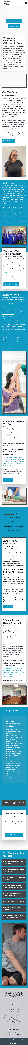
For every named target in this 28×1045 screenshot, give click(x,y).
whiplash (22, 299)
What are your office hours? (15, 901)
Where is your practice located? (13, 908)
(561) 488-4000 (16, 1022)
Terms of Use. (14, 1041)
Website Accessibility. (22, 1041)
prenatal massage (16, 310)
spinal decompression (8, 314)
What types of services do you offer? (14, 862)
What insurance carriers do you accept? (14, 870)
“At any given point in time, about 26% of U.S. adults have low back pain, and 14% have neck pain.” (13, 591)
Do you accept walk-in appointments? (13, 894)
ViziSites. (9, 1041)
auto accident (17, 297)
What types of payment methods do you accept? (13, 886)
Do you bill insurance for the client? (15, 878)
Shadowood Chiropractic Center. (12, 1039)
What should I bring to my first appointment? (14, 916)
